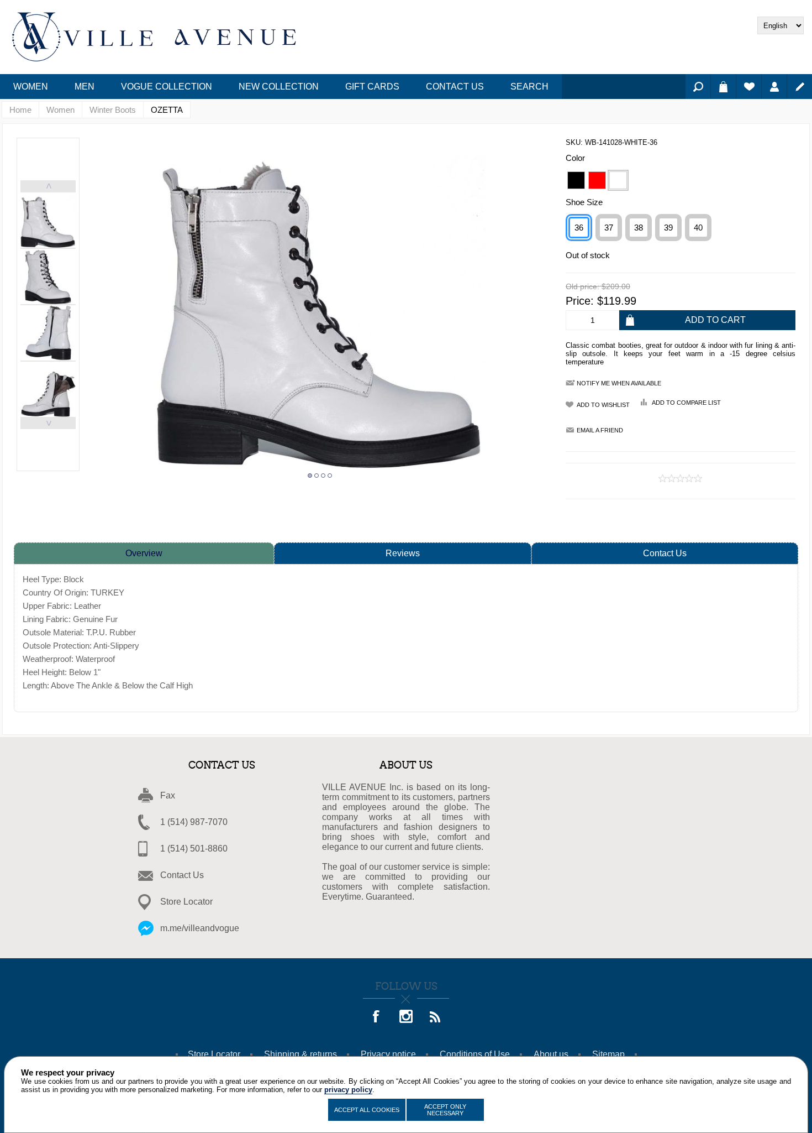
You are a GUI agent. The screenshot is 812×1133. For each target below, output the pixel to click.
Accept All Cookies (366, 1109)
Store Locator (186, 901)
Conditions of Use (475, 1054)
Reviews (403, 553)
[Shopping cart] (723, 86)
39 (668, 227)
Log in (774, 86)
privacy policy (348, 1089)
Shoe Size (584, 202)
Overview (143, 553)
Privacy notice (388, 1054)
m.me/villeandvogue (199, 928)
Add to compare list (686, 402)
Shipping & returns (300, 1054)
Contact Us (665, 553)
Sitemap (608, 1054)
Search (698, 86)
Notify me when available (619, 383)
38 (638, 227)
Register (799, 86)
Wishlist (748, 86)
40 (698, 227)
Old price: (582, 287)
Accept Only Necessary (445, 1109)
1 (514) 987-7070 (194, 822)
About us (551, 1054)
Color (575, 158)
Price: (580, 301)
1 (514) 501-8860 (194, 848)
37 (608, 227)
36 (578, 227)
